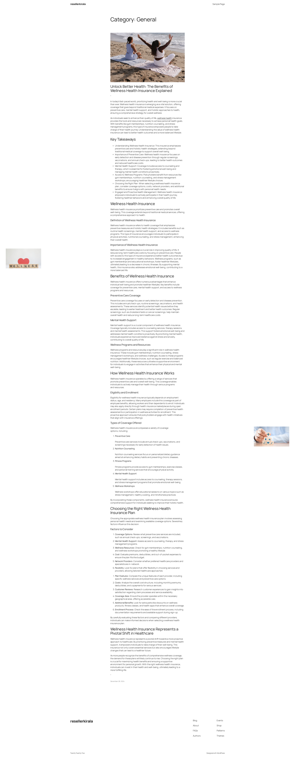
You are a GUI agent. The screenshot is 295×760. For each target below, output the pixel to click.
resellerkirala (78, 4)
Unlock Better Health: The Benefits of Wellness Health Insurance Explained (141, 88)
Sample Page (218, 4)
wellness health (164, 118)
